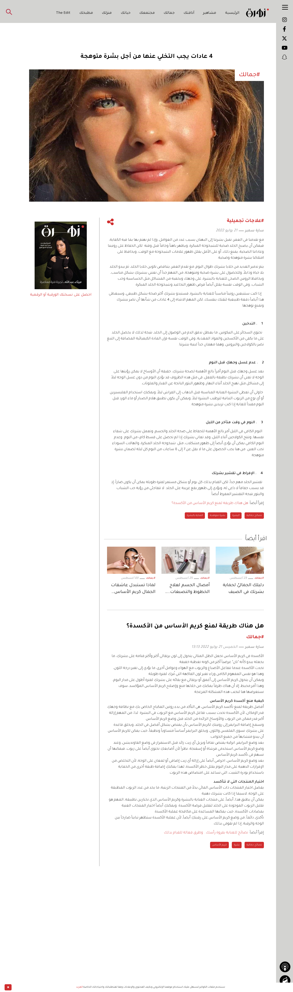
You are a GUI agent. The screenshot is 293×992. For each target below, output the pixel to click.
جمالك (169, 13)
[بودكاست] (285, 966)
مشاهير (209, 13)
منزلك (107, 13)
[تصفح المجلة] (285, 980)
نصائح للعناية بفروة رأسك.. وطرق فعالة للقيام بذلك (206, 833)
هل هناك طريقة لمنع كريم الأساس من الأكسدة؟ (210, 503)
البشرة (236, 515)
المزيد (79, 987)
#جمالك (259, 578)
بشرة (237, 845)
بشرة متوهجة (217, 515)
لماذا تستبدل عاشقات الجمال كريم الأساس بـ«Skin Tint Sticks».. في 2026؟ (132, 589)
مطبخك (86, 13)
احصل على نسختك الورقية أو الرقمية (60, 295)
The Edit (63, 13)
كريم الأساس (219, 845)
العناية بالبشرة (195, 515)
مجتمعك (147, 13)
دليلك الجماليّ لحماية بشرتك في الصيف (243, 589)
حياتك (126, 13)
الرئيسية (232, 13)
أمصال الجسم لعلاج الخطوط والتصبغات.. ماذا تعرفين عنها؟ (189, 589)
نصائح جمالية (254, 515)
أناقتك (189, 13)
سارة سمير (254, 231)
